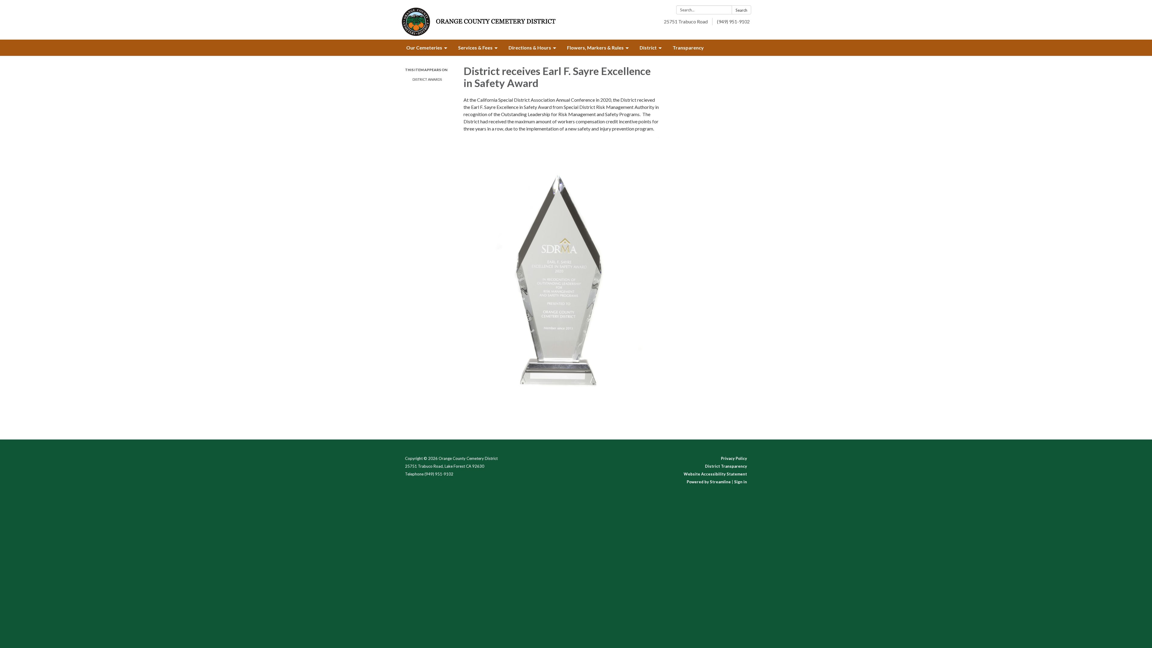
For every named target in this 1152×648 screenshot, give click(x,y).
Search (741, 10)
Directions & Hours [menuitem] (529, 47)
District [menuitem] (648, 47)
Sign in (740, 481)
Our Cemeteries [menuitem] (424, 47)
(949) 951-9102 (733, 21)
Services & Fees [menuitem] (475, 47)
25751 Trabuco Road (686, 21)
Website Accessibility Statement (715, 474)
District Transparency (726, 466)
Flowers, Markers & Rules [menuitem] (595, 47)
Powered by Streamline (709, 481)
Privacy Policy (734, 458)
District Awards (427, 79)
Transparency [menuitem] (688, 47)
